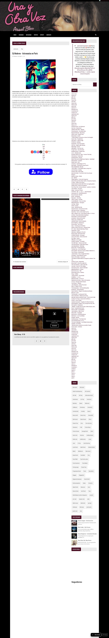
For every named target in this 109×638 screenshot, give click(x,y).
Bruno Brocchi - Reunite (76, 194)
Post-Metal (84, 463)
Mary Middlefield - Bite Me (77, 166)
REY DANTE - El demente (77, 305)
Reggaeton (81, 475)
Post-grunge (75, 467)
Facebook (21, 35)
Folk (81, 427)
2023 (73, 350)
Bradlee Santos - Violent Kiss (78, 151)
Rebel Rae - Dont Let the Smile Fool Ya (80, 211)
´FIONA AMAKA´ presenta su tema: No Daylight (82, 137)
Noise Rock (75, 455)
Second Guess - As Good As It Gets (79, 208)
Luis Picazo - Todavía (76, 283)
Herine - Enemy (74, 205)
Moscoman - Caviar (75, 135)
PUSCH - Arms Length (76, 300)
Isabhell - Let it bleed (76, 323)
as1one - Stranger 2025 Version (78, 281)
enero (73, 106)
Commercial (75, 411)
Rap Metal (91, 471)
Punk (84, 471)
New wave (88, 451)
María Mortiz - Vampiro (76, 160)
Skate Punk (75, 487)
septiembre (75, 114)
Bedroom (87, 403)
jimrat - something (75, 196)
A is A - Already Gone (76, 153)
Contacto (48, 35)
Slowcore (83, 487)
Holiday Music (90, 435)
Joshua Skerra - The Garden (77, 275)
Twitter (36, 35)
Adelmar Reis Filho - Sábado (77, 129)
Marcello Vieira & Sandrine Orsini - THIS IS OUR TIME (83, 297)
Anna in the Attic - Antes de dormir (79, 236)
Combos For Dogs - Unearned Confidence (80, 298)
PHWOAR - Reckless (76, 142)
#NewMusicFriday (80, 72)
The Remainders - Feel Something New (80, 288)
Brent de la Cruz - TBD (76, 270)
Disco (90, 419)
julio (73, 97)
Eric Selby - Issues (75, 238)
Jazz (74, 443)
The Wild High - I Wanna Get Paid (78, 243)
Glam (92, 431)
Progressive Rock (77, 471)
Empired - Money (75, 317)
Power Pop (83, 467)
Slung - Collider (74, 274)
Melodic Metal (91, 447)
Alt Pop (80, 395)
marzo (73, 103)
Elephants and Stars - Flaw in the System (80, 280)
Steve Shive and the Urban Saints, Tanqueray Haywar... (84, 180)
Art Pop (82, 399)
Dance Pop (82, 415)
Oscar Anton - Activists (76, 326)
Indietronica (82, 439)
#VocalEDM (89, 70)
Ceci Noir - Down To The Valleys (78, 266)
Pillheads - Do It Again (76, 239)
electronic (15, 49)
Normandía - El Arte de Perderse (78, 216)
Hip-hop (82, 435)
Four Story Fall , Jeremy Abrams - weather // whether (83, 187)
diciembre (74, 109)
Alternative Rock (89, 395)
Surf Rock (83, 491)
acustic (91, 495)
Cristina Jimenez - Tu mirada (77, 241)
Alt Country (87, 391)
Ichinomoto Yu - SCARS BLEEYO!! (79, 193)
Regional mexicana (77, 479)
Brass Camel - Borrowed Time (78, 233)
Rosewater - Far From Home (77, 143)
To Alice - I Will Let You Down (77, 182)
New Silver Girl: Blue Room (84, 540)
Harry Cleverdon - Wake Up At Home (79, 295)
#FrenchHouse (81, 70)
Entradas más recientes (20, 261)
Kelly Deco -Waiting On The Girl (78, 232)
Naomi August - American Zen (85, 520)
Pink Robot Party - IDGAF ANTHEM (79, 267)
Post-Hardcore (76, 463)
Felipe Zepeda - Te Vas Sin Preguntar (79, 179)
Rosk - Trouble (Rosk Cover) (77, 308)
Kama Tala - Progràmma (77, 139)
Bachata (75, 403)
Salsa (84, 483)
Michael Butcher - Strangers (77, 202)
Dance (88, 411)
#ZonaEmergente (79, 68)
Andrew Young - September (77, 261)
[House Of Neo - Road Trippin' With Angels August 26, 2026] (55, 199)
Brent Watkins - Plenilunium (77, 222)
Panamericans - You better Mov (78, 131)
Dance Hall (75, 415)
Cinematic (90, 407)
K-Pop (79, 443)
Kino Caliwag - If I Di (19, 334)
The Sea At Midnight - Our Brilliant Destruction (81, 322)
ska (81, 511)
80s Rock (75, 387)
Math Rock (82, 447)
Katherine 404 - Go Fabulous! (78, 126)
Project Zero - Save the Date (77, 149)
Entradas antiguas (62, 261)
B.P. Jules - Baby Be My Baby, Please (79, 229)
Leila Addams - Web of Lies (77, 311)
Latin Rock (75, 447)
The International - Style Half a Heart (79, 244)
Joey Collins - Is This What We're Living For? (81, 168)
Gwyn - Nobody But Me (76, 207)
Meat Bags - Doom (75, 146)
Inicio (15, 35)
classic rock (81, 499)
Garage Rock (85, 431)
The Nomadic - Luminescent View (79, 294)
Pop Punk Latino (84, 459)
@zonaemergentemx (83, 46)
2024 (73, 329)
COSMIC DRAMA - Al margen (78, 235)
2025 (73, 108)
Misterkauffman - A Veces (77, 269)
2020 (73, 374)
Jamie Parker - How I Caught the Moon (80, 253)
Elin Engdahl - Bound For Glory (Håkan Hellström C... (83, 250)
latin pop (82, 507)
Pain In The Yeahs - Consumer (78, 257)
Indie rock (75, 439)
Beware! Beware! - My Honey (78, 132)
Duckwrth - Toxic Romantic (77, 289)
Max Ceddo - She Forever (84, 527)
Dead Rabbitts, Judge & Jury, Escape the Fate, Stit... (83, 303)
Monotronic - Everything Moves (78, 314)
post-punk (89, 507)
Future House (76, 431)
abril (73, 101)
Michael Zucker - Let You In (77, 278)
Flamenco (75, 427)
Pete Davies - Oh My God (77, 156)
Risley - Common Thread (77, 190)
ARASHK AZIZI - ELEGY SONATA (78, 221)
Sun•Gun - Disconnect (76, 128)
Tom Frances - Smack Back (77, 252)
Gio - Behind (74, 177)
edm (88, 499)
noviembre (74, 111)
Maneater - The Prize (76, 198)
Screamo (90, 483)
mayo (73, 100)
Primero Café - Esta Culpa (77, 171)
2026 (73, 94)
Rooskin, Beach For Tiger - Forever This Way (81, 154)
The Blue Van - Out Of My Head (78, 249)
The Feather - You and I (76, 188)
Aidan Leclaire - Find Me (76, 199)
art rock (74, 499)
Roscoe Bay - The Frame (77, 224)
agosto (73, 95)
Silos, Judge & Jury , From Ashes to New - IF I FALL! (83, 213)
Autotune (89, 399)
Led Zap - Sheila (75, 204)
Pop (22, 49)
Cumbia (83, 411)
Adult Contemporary (77, 391)
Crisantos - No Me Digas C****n (78, 163)
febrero (74, 104)
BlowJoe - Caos (75, 292)
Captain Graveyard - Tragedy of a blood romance (82, 302)
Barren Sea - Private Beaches (78, 247)
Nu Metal (83, 455)
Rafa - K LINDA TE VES (76, 286)
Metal (74, 451)
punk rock (75, 511)
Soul (89, 487)
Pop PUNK (75, 459)
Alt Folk (74, 395)
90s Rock (82, 387)
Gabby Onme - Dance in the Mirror (79, 185)
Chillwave (75, 407)
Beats (80, 403)
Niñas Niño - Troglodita (76, 312)
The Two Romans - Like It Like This (79, 264)
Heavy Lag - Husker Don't (77, 219)
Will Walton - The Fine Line (77, 148)
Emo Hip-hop (89, 423)
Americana (75, 399)
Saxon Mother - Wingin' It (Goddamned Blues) (81, 291)
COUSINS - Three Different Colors (79, 255)
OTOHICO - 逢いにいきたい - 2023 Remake (81, 191)
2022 (73, 364)
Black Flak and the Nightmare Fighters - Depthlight (82, 159)
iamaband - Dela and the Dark (78, 218)
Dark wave (75, 419)
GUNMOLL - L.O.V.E (75, 277)
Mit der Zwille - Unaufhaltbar (77, 309)
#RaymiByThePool (90, 68)
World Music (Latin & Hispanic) (80, 495)
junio (73, 98)
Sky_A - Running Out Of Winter (78, 225)
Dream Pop (75, 423)
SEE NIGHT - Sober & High (77, 140)
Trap (89, 491)
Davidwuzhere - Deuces (76, 157)
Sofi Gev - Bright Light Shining (78, 145)
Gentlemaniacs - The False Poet (78, 319)
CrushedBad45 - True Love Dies (78, 201)
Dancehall (90, 415)
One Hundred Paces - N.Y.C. (77, 320)
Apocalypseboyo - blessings (77, 246)
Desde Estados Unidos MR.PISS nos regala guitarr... (83, 184)
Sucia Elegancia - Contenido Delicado (87, 534)
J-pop (89, 439)
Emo (82, 423)
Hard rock (75, 435)
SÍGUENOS (54, 325)
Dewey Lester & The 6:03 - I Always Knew (80, 227)
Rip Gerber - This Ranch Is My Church (79, 165)
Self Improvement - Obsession (78, 210)
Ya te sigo (105, 634)
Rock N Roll (86, 479)
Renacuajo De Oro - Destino (77, 272)
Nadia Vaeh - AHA (75, 162)
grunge (89, 503)
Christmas (82, 407)
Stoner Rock (75, 491)
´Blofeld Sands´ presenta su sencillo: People (81, 325)
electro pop (75, 503)
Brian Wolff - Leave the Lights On (78, 263)
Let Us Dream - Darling (76, 170)
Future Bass (87, 427)
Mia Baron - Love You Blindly (77, 315)
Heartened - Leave (75, 230)
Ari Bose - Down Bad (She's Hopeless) (79, 215)
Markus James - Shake (76, 176)
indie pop (75, 507)
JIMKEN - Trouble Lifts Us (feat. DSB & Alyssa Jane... (83, 306)
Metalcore (80, 451)
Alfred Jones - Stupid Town (77, 134)
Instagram (28, 35)
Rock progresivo (76, 483)
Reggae (74, 475)
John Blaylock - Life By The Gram (79, 284)
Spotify (42, 35)
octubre (74, 112)
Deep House (83, 419)
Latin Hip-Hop (86, 443)
